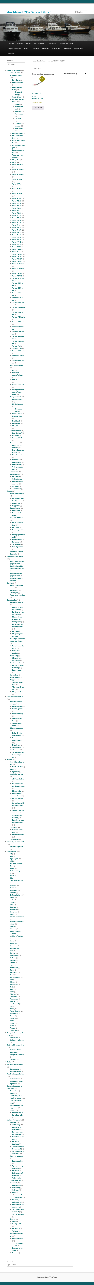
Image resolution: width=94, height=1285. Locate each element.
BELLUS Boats (39, 43)
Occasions (35, 48)
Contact (20, 43)
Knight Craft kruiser (14, 48)
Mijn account (12, 53)
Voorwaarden (78, 48)
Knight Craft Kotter (66, 43)
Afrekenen (67, 48)
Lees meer (38, 107)
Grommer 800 (52, 43)
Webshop (45, 48)
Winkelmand (56, 48)
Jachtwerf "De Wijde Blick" (29, 12)
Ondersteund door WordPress (47, 1277)
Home (34, 61)
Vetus (26, 48)
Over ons (11, 43)
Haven (28, 43)
